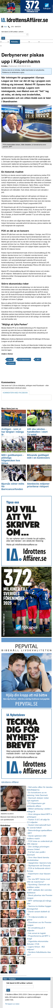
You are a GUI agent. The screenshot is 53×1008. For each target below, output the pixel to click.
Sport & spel (25, 42)
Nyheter (6, 42)
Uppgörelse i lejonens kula (39, 863)
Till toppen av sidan (12, 1004)
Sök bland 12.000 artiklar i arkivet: (12, 31)
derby (10, 359)
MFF (38, 359)
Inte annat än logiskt (37, 933)
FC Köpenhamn (24, 359)
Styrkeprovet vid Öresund (39, 865)
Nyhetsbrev (35, 42)
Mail (5, 26)
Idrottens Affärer (24, 20)
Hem (5, 979)
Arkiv (43, 42)
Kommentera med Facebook (15, 393)
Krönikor (15, 42)
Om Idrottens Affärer (11, 46)
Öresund (11, 363)
